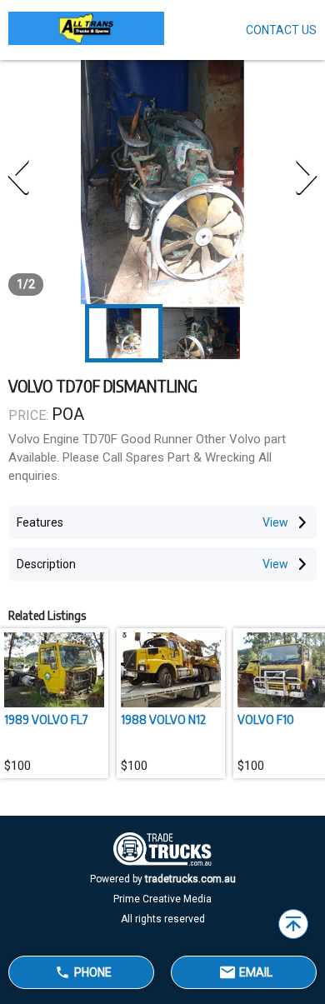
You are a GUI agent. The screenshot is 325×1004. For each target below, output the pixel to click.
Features (40, 522)
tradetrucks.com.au (190, 879)
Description (46, 564)
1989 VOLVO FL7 (46, 719)
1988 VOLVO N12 (163, 719)
